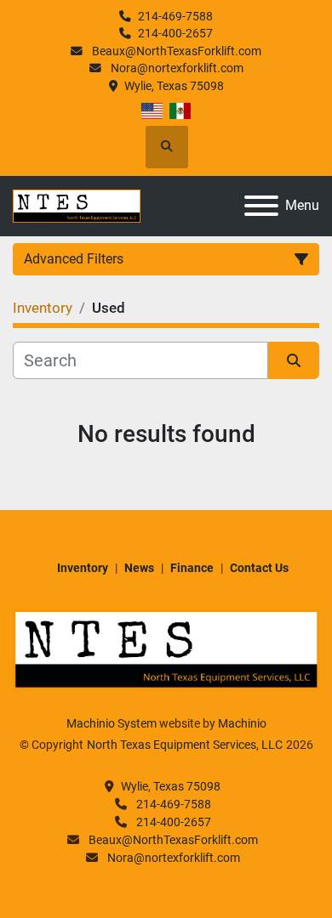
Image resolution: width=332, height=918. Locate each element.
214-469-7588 (175, 16)
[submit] (293, 360)
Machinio (242, 723)
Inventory (82, 568)
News (139, 568)
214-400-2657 (175, 33)
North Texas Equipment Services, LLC (185, 744)
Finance (192, 568)
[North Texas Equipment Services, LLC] (166, 648)
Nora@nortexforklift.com (175, 68)
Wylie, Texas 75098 (174, 86)
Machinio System (111, 723)
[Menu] (261, 206)
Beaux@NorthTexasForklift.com (175, 51)
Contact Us (259, 568)
